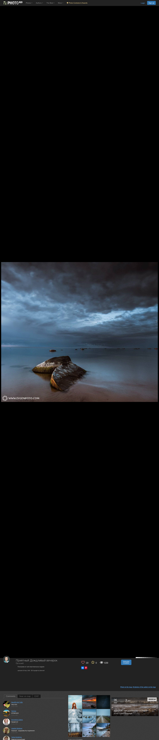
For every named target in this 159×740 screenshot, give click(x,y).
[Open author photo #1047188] (75, 730)
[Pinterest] (86, 667)
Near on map (24, 696)
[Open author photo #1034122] (103, 730)
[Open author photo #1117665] (89, 716)
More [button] (60, 3)
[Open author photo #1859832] (75, 702)
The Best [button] (50, 3)
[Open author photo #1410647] (103, 702)
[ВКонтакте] (82, 667)
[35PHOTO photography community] (12, 3)
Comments (10, 696)
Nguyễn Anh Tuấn (17, 702)
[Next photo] (156, 321)
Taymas (13, 711)
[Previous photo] (2, 321)
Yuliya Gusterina (16, 737)
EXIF (36, 696)
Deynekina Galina (17, 720)
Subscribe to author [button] (126, 662)
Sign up (151, 3)
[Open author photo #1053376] (103, 716)
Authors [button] (39, 3)
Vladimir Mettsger (16, 728)
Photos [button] (28, 3)
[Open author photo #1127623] (75, 716)
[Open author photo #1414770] (89, 702)
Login (143, 3)
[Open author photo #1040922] (89, 730)
